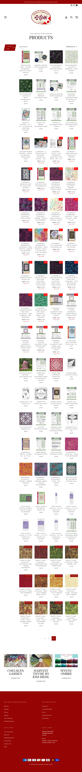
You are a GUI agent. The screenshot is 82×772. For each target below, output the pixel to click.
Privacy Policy (7, 741)
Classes (6, 712)
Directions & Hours (47, 715)
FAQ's (5, 746)
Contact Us (45, 706)
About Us (6, 706)
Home (31, 33)
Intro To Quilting (8, 718)
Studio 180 (10, 48)
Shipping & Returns (9, 738)
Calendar (6, 709)
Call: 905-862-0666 (47, 709)
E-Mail (43, 712)
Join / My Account (8, 732)
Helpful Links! (7, 743)
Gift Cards (6, 735)
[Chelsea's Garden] (15, 660)
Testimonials (45, 718)
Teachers (6, 715)
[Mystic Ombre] (66, 660)
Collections (37, 33)
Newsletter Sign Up (9, 721)
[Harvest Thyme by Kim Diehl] (41, 660)
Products (43, 33)
